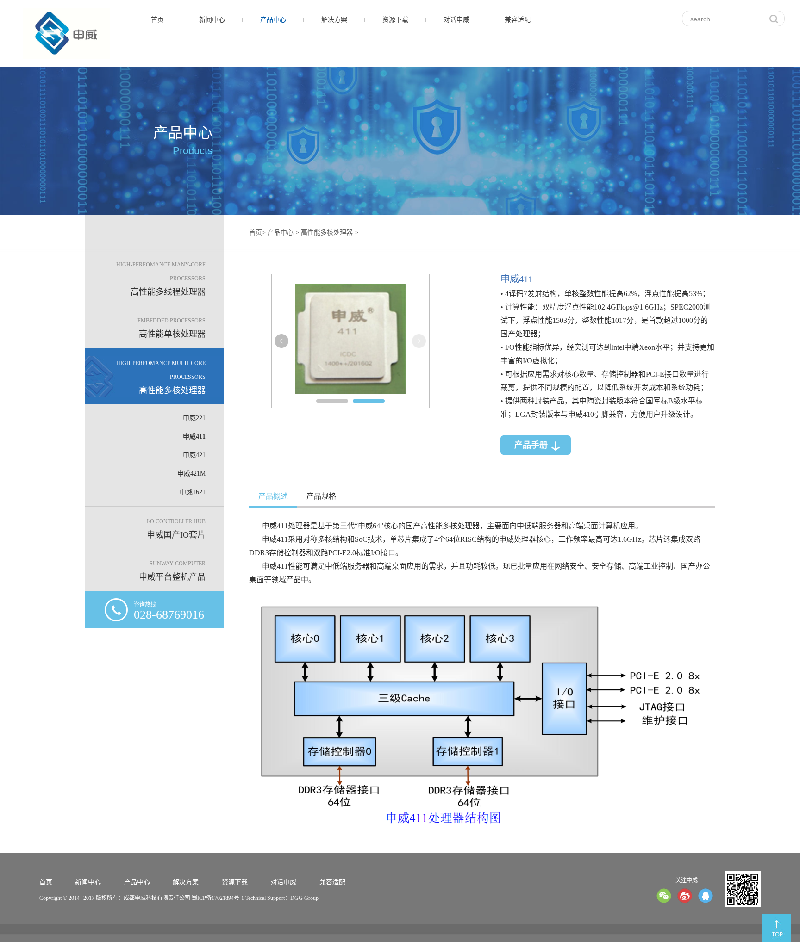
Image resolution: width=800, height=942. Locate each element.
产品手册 (531, 445)
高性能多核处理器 (161, 377)
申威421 (194, 455)
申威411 (194, 436)
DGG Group (304, 898)
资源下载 (395, 19)
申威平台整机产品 (172, 571)
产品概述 (273, 496)
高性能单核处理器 (172, 328)
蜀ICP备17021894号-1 (218, 898)
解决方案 (334, 19)
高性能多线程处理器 (161, 279)
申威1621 (193, 492)
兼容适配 (518, 19)
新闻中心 (212, 19)
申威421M (191, 473)
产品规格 (321, 496)
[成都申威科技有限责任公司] (66, 33)
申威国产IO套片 (176, 528)
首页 (157, 19)
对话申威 (456, 19)
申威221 (194, 418)
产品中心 (273, 19)
